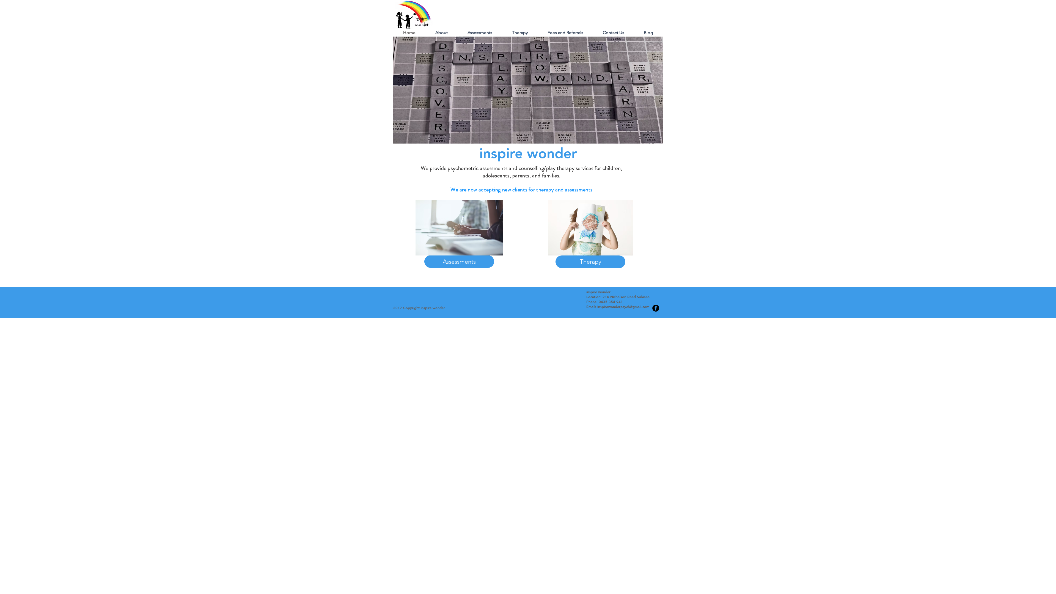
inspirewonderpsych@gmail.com (623, 306)
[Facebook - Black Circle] (655, 308)
